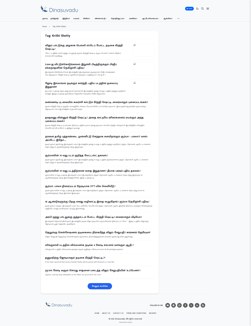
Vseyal (129, 322)
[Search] (202, 8)
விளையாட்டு (100, 18)
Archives (152, 313)
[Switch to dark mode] (197, 8)
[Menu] (167, 305)
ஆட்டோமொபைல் (150, 18)
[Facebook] (185, 305)
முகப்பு (45, 18)
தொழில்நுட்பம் (117, 18)
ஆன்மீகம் (167, 18)
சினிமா (86, 18)
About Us (106, 313)
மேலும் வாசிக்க (100, 286)
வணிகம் (132, 18)
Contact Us (118, 313)
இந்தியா (66, 18)
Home (44, 26)
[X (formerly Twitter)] (191, 305)
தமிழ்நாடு (54, 18)
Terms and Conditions (136, 313)
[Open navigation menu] (207, 8)
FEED (190, 8)
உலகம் (76, 18)
